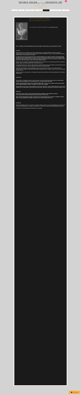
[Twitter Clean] (65, 389)
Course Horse (52, 27)
